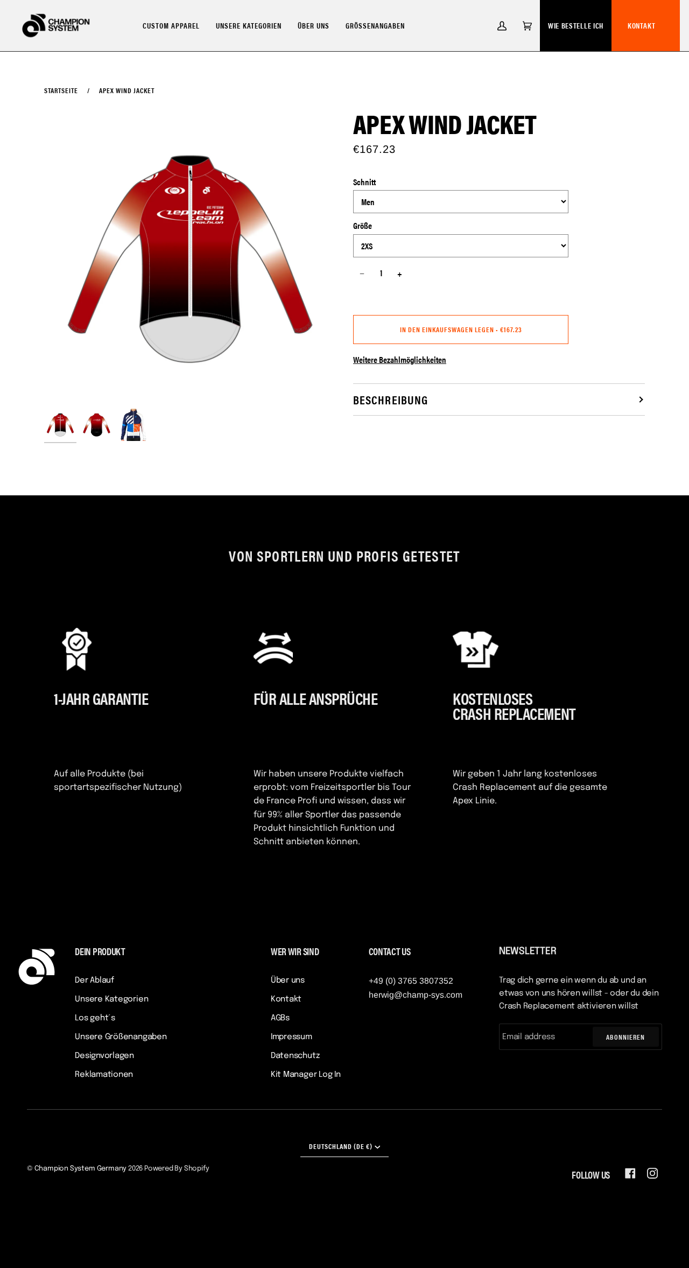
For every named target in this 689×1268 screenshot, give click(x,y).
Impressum (291, 1037)
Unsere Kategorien (111, 999)
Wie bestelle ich (575, 25)
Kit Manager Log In (306, 1074)
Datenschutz (295, 1056)
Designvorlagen (104, 1056)
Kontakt (642, 25)
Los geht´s (95, 1018)
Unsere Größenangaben (121, 1037)
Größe (362, 225)
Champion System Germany (80, 1168)
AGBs (280, 1018)
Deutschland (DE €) (340, 1146)
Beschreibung (390, 399)
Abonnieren (625, 1037)
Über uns (288, 980)
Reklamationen (104, 1074)
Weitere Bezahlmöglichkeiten (399, 359)
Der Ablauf (94, 980)
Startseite (61, 90)
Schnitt (364, 182)
